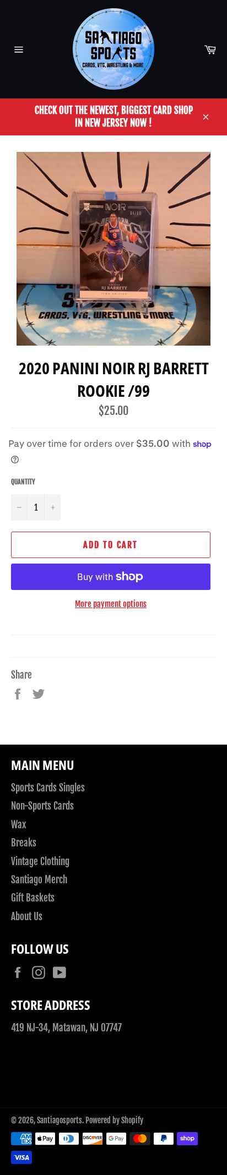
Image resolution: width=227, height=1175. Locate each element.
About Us (26, 916)
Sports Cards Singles (48, 788)
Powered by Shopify (114, 1120)
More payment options (111, 604)
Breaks (23, 843)
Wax (18, 824)
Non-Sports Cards (42, 806)
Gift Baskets (33, 898)
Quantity (23, 482)
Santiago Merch (39, 880)
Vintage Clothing (40, 861)
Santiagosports (59, 1120)
